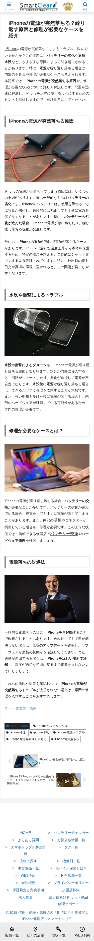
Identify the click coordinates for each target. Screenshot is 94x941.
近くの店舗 (35, 931)
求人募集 (26, 897)
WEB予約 (82, 931)
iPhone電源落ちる (66, 739)
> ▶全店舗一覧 (68, 875)
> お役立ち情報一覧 (68, 840)
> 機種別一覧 (68, 861)
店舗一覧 (12, 931)
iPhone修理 (18, 732)
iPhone (11, 49)
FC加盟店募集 (68, 890)
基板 (58, 520)
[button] (84, 700)
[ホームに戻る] (47, 821)
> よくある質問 (25, 840)
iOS (36, 645)
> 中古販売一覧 (25, 868)
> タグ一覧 (68, 847)
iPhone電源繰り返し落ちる (28, 739)
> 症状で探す (25, 861)
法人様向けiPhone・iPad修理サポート (68, 900)
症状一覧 (59, 931)
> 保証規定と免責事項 (25, 890)
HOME (25, 833)
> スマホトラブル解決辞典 (25, 850)
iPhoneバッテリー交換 (52, 726)
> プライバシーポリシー (68, 883)
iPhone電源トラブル (71, 732)
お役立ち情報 (19, 726)
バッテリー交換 (64, 534)
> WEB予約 (25, 875)
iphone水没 (41, 732)
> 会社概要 (25, 883)
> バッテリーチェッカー (68, 833)
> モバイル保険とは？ (68, 868)
